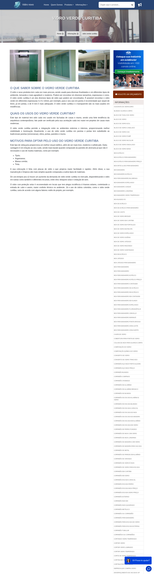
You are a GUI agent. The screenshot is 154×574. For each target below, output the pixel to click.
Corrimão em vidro (121, 476)
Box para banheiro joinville (125, 313)
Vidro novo (28, 4)
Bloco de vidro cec (122, 132)
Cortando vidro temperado (125, 539)
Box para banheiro (121, 271)
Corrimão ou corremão (123, 513)
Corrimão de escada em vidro (126, 425)
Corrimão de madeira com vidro (127, 442)
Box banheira (119, 170)
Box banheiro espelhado (124, 182)
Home (47, 5)
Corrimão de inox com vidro (125, 433)
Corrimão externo (121, 497)
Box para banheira (121, 267)
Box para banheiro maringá (125, 317)
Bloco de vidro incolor (123, 140)
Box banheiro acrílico (123, 174)
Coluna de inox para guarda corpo (128, 343)
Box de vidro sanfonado (124, 250)
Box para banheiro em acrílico (126, 292)
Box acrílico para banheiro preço (128, 161)
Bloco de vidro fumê (122, 136)
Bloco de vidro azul (122, 123)
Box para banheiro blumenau (126, 178)
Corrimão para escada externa (126, 526)
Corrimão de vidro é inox (124, 463)
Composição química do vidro (126, 351)
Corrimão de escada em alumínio (127, 421)
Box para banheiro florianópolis (127, 309)
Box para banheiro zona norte (126, 330)
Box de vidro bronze (122, 216)
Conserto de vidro (121, 355)
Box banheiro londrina (123, 191)
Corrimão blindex (121, 372)
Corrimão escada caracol (125, 480)
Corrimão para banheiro (124, 518)
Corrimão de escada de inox (125, 412)
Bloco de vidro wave (122, 149)
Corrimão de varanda (123, 459)
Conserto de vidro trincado (125, 360)
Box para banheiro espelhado (126, 305)
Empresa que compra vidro (125, 568)
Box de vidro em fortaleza (124, 225)
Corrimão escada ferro (124, 484)
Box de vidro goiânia (122, 237)
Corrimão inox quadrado (124, 505)
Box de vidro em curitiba (124, 220)
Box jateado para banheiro (125, 263)
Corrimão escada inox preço (126, 488)
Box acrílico (119, 153)
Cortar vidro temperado (124, 551)
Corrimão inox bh (121, 501)
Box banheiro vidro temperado (126, 195)
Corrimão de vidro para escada (127, 467)
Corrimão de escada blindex (125, 404)
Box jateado (119, 258)
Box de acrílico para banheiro (126, 208)
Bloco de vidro (120, 119)
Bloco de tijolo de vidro (124, 115)
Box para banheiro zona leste (126, 326)
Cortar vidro (119, 543)
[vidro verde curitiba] (25, 65)
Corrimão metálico (122, 509)
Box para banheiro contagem (126, 284)
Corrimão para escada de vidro (127, 522)
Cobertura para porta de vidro (126, 338)
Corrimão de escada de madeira (127, 417)
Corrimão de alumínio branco (126, 389)
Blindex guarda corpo (123, 111)
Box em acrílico (120, 254)
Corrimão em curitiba (123, 471)
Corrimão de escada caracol (126, 408)
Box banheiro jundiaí (122, 187)
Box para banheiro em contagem (127, 296)
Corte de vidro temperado (125, 556)
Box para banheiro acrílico (125, 275)
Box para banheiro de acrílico (126, 288)
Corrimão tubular (121, 530)
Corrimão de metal (121, 450)
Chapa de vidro (120, 334)
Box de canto (119, 212)
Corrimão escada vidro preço (126, 492)
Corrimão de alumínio (123, 385)
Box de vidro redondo (123, 246)
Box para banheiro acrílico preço (128, 279)
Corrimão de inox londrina (125, 438)
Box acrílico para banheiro (125, 157)
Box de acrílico (120, 204)
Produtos (68, 5)
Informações (81, 5)
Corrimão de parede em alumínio (127, 454)
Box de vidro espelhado (124, 233)
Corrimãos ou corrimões (124, 535)
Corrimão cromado (122, 381)
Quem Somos (57, 5)
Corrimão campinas (122, 376)
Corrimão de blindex (122, 393)
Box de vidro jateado (122, 241)
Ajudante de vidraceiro (123, 107)
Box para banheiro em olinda (125, 301)
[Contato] (140, 5)
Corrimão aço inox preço (124, 368)
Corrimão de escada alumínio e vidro (126, 399)
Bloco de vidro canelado (124, 128)
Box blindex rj (120, 199)
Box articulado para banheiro (126, 166)
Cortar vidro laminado (123, 547)
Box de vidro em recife (123, 229)
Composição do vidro (122, 347)
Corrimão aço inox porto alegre (127, 364)
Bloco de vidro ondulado (124, 145)
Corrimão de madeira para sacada (128, 446)
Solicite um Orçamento (129, 94)
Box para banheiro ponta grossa (127, 322)
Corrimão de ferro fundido (125, 429)
